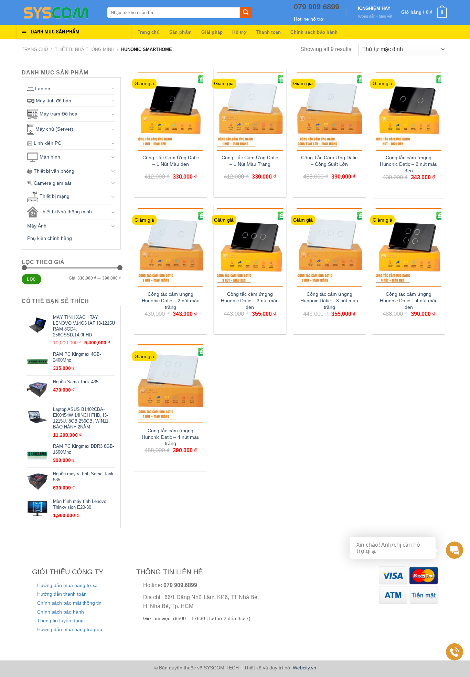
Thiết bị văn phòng (53, 171)
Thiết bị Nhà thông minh (84, 49)
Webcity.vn (304, 667)
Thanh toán (268, 32)
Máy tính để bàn (52, 100)
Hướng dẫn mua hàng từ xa (67, 585)
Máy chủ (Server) (53, 129)
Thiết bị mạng (54, 196)
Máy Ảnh (36, 226)
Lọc (31, 279)
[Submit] (246, 13)
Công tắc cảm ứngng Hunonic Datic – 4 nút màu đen (409, 300)
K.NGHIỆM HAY (374, 8)
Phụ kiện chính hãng (49, 238)
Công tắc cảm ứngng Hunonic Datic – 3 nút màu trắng (329, 300)
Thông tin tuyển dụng (60, 620)
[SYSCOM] (59, 12)
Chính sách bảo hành (314, 32)
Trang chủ (149, 32)
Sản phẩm (180, 32)
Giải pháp (212, 32)
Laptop (42, 88)
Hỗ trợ (239, 32)
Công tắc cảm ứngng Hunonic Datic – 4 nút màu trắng (171, 437)
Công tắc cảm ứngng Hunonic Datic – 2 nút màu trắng (171, 300)
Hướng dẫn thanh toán (62, 594)
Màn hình (49, 156)
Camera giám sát (51, 183)
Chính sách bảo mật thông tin (69, 603)
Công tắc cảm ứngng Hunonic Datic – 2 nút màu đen (409, 164)
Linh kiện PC (46, 143)
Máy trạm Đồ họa (57, 114)
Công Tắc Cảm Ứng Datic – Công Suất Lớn (329, 161)
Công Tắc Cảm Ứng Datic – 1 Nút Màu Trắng (250, 161)
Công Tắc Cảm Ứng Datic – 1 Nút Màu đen (170, 161)
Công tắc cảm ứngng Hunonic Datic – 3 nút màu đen (250, 300)
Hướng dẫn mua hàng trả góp (69, 629)
